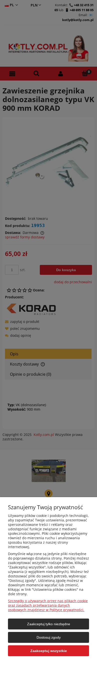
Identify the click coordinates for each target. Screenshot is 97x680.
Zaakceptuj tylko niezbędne (48, 624)
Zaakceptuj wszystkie (48, 651)
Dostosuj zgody (49, 637)
